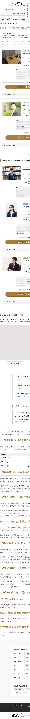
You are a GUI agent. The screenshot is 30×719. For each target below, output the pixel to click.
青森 (23, 397)
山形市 (18, 388)
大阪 (27, 669)
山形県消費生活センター (10, 516)
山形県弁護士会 (24, 478)
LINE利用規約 (17, 41)
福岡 (27, 678)
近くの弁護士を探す (11, 9)
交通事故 (19, 35)
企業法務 (26, 37)
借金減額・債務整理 (6, 37)
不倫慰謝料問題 (11, 35)
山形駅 (18, 379)
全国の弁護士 (20, 13)
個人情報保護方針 (8, 41)
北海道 (24, 166)
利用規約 (2, 41)
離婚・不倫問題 (18, 689)
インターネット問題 (17, 37)
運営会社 (16, 705)
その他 (24, 692)
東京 (27, 657)
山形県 (24, 50)
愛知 (27, 665)
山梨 (27, 661)
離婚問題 (4, 35)
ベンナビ (13, 13)
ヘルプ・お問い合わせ (8, 705)
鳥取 (27, 673)
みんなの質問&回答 (23, 9)
